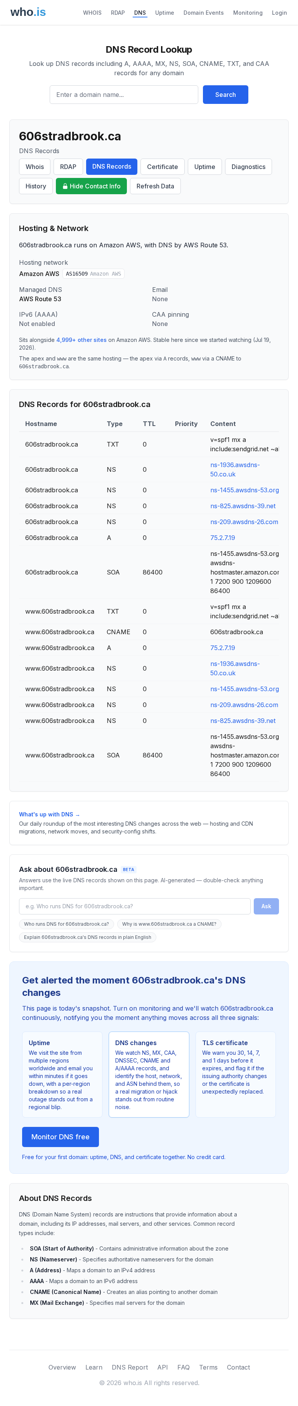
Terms (208, 1367)
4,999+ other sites (81, 339)
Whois (35, 167)
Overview (62, 1367)
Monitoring (248, 12)
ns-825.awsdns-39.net (242, 506)
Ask (266, 906)
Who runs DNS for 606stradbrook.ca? (66, 924)
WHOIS (92, 12)
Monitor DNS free (60, 1137)
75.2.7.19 (222, 538)
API (162, 1367)
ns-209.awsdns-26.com (244, 522)
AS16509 (93, 274)
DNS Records (111, 166)
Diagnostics (248, 167)
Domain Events (204, 12)
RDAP (118, 12)
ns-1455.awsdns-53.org (244, 490)
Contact (238, 1367)
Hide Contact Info (95, 186)
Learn (93, 1367)
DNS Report (130, 1367)
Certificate (162, 167)
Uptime (164, 12)
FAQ (183, 1367)
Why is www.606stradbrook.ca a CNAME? (169, 924)
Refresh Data (155, 186)
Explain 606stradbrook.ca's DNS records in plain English (87, 937)
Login (279, 12)
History (36, 186)
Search (225, 94)
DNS (140, 12)
